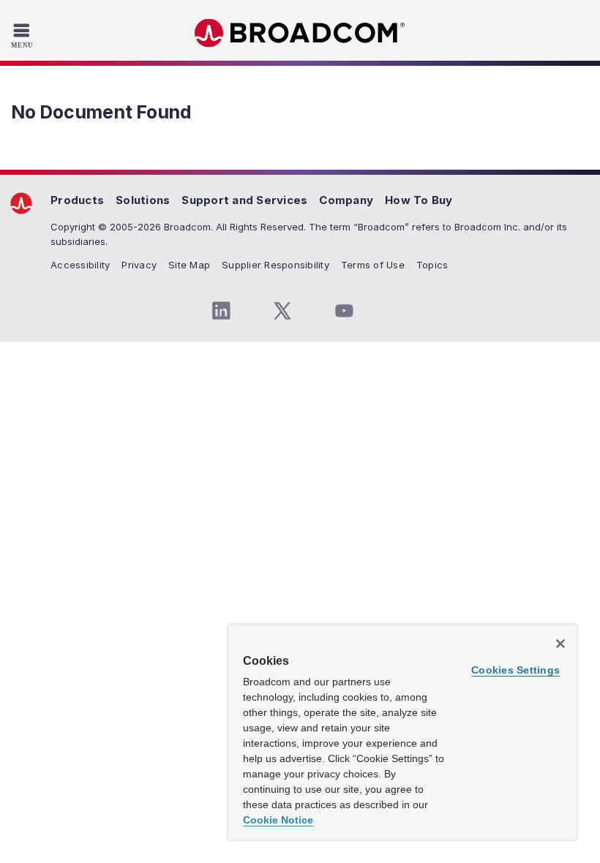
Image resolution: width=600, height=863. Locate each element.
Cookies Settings (515, 670)
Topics (432, 265)
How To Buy (419, 200)
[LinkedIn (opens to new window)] (221, 311)
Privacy (139, 265)
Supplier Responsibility (275, 265)
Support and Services (244, 200)
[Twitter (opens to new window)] (282, 311)
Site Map (189, 265)
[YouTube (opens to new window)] (344, 311)
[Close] (560, 643)
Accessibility (80, 265)
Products (77, 200)
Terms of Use (373, 265)
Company (346, 200)
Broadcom (300, 33)
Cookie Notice (278, 820)
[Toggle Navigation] (24, 35)
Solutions (143, 200)
